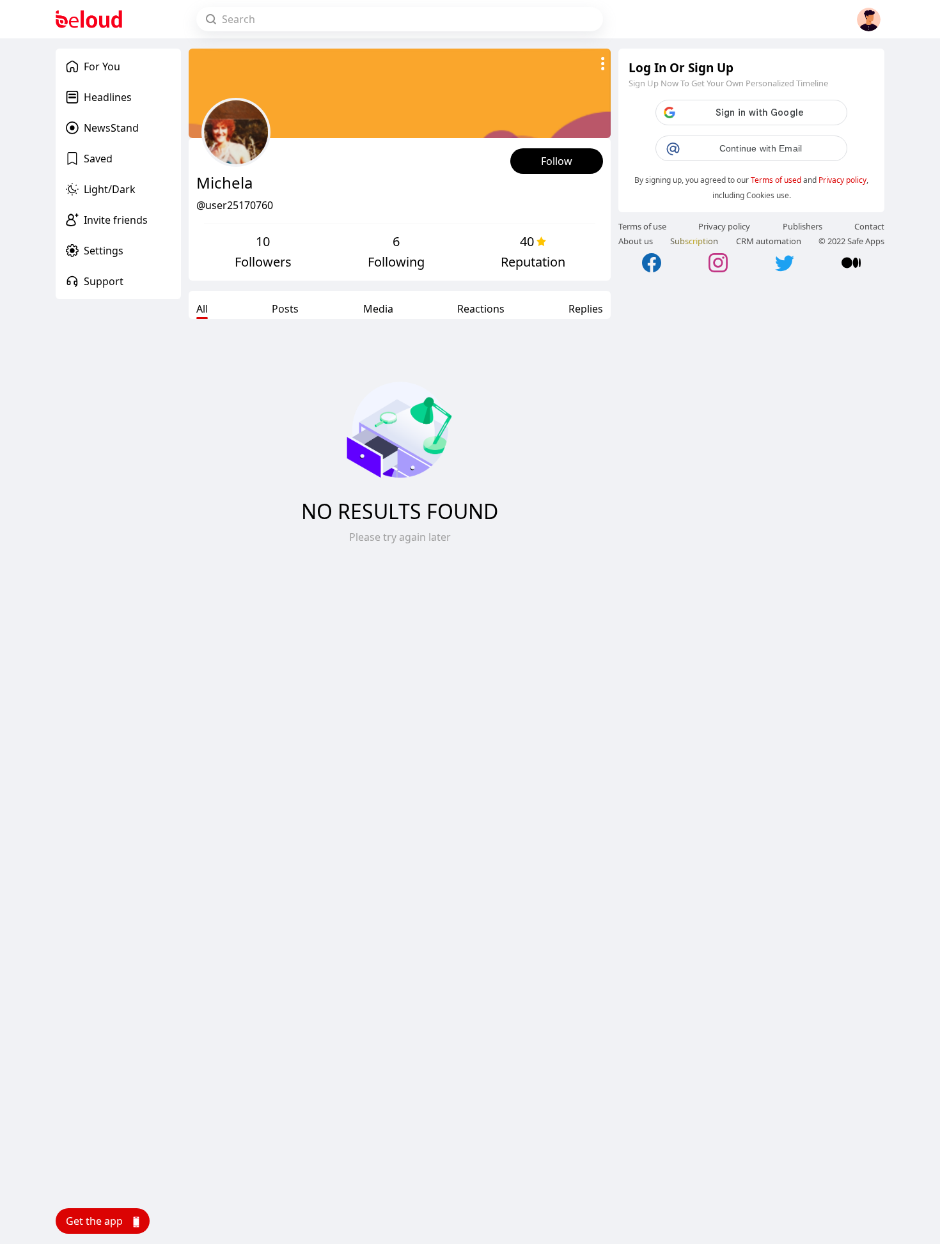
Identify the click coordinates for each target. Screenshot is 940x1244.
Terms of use (642, 226)
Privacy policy (842, 180)
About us (635, 241)
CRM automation (768, 241)
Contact (869, 226)
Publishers (802, 226)
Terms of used (776, 180)
